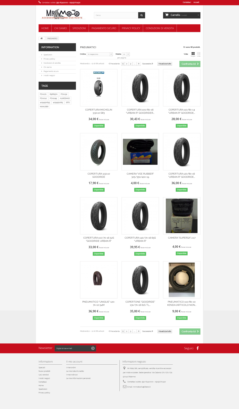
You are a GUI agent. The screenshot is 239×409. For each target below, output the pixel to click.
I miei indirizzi (72, 375)
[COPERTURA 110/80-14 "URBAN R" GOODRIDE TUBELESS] (181, 88)
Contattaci (187, 2)
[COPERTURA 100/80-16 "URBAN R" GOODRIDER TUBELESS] (140, 88)
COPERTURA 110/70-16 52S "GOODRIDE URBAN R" (98, 239)
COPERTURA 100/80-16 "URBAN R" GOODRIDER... (140, 111)
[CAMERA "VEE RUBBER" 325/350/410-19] (140, 152)
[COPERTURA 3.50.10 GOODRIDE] (98, 152)
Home (45, 28)
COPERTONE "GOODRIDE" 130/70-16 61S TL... (140, 303)
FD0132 (64, 94)
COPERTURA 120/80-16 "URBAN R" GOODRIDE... (181, 175)
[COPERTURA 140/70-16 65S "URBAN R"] (140, 216)
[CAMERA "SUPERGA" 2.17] (181, 216)
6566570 (54, 94)
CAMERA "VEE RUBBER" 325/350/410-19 (140, 175)
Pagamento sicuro (104, 28)
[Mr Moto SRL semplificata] (64, 14)
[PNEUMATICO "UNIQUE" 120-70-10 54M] (98, 280)
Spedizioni (79, 28)
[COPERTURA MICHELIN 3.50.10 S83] (98, 88)
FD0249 (53, 98)
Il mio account (74, 361)
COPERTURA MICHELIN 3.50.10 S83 (98, 111)
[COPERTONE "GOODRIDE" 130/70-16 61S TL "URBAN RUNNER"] (140, 280)
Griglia (193, 56)
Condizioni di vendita (160, 28)
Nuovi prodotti (44, 371)
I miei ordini (71, 367)
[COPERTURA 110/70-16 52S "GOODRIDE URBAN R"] (98, 216)
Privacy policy (131, 28)
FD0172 (43, 94)
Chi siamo (60, 28)
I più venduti (44, 375)
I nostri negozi (49, 75)
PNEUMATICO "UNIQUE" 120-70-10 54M (98, 303)
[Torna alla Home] (41, 38)
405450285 (58, 102)
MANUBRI (44, 107)
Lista (198, 56)
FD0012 (43, 98)
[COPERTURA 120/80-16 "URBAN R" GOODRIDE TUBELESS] (181, 152)
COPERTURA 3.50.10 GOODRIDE (99, 175)
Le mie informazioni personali (78, 378)
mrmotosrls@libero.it (141, 387)
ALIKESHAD (65, 98)
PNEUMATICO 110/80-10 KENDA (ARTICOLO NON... (181, 303)
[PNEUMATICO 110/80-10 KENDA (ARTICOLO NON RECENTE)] (181, 280)
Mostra (118, 54)
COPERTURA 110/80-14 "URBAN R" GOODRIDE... (181, 111)
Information (50, 47)
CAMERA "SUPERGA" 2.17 (181, 237)
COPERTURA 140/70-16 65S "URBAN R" (140, 239)
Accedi (196, 2)
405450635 (45, 102)
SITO (68, 102)
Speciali (42, 367)
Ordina (83, 54)
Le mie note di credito (75, 371)
